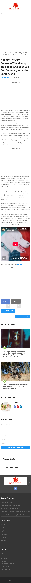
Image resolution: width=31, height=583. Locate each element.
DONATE (3, 556)
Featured (3, 540)
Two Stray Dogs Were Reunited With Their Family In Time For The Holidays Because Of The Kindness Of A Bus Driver (14, 354)
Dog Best (3, 527)
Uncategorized (5, 543)
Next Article (22, 316)
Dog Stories (4, 531)
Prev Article (8, 311)
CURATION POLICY (6, 569)
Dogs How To (4, 537)
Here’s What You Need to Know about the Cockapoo (15, 511)
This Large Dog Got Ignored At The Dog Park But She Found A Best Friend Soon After (15, 386)
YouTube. (19, 264)
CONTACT (3, 561)
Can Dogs (3, 524)
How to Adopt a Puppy (7, 502)
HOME (2, 553)
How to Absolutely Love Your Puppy (11, 505)
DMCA (2, 571)
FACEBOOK (4, 558)
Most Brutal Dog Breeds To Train (10, 508)
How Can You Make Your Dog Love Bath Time (13, 515)
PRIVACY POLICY (5, 566)
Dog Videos (4, 534)
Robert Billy (5, 77)
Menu (4, 13)
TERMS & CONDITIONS (7, 564)
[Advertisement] (15, 34)
